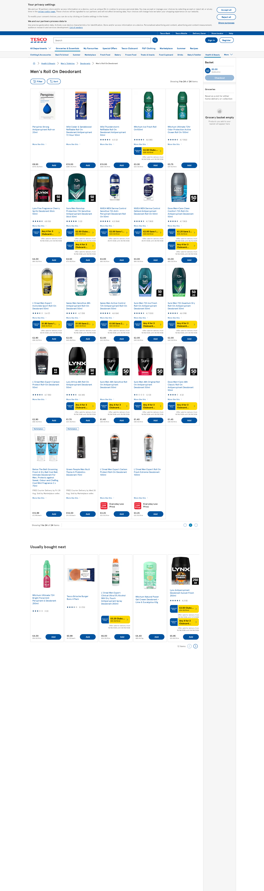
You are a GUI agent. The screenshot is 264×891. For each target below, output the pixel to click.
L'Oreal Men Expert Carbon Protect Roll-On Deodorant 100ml (113, 472)
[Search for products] (155, 40)
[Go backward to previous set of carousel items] (189, 646)
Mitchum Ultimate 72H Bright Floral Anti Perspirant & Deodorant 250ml (44, 599)
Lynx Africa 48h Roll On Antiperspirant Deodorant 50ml (79, 384)
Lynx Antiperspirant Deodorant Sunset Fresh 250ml (182, 592)
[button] (165, 33)
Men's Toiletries (68, 63)
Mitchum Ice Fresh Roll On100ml (145, 128)
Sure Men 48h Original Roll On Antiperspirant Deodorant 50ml (147, 384)
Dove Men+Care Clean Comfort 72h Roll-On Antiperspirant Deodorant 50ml (180, 212)
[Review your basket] (208, 70)
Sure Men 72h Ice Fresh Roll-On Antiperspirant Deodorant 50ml (145, 305)
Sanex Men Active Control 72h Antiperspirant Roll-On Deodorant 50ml (113, 305)
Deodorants (85, 63)
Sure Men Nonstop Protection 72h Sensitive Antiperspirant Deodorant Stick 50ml (79, 212)
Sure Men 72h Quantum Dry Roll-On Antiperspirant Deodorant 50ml (181, 305)
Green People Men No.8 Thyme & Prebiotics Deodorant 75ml (78, 472)
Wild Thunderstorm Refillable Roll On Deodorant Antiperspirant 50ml (113, 130)
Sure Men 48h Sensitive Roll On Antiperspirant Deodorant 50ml (113, 384)
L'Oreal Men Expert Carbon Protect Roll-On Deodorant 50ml (46, 384)
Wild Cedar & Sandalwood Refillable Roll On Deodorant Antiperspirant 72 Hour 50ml (79, 130)
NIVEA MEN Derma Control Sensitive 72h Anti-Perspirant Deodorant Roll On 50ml (113, 212)
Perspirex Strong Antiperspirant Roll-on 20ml (43, 129)
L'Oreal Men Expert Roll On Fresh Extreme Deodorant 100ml (147, 472)
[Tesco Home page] (38, 40)
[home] (34, 63)
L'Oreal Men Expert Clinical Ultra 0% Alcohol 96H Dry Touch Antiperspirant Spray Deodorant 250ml (113, 598)
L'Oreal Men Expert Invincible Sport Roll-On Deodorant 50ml (44, 305)
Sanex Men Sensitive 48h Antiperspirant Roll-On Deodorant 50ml (78, 305)
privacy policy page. (47, 11)
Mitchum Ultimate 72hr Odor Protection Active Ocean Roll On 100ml (179, 129)
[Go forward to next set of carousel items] (195, 646)
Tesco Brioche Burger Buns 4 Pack (77, 597)
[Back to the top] (133, 536)
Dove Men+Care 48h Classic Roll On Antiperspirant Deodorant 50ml (180, 386)
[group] (47, 598)
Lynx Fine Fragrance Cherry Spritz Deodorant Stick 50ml (46, 211)
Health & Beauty (48, 63)
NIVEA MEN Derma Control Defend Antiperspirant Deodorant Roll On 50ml (147, 211)
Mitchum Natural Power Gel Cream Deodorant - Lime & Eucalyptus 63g (147, 599)
